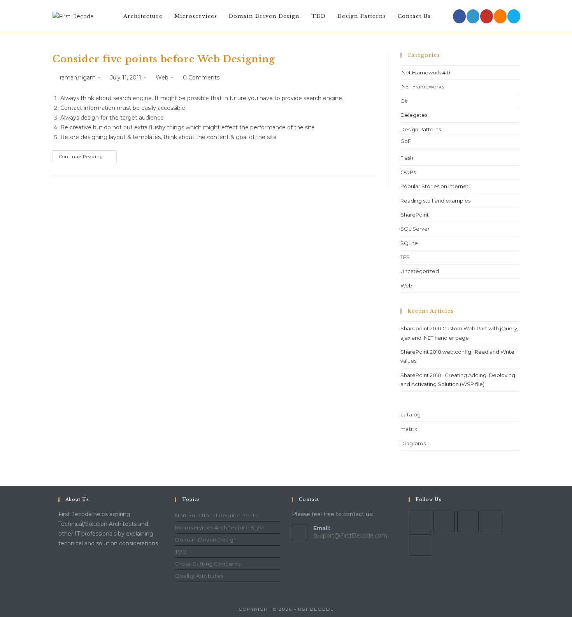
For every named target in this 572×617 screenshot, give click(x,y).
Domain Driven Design (206, 539)
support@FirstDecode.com (350, 535)
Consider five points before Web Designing (164, 59)
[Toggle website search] (444, 16)
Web (162, 77)
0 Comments (201, 77)
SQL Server (415, 229)
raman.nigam (78, 77)
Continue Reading (88, 154)
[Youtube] (486, 16)
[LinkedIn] (473, 16)
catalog (410, 414)
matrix (408, 429)
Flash (406, 158)
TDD (181, 551)
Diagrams (413, 443)
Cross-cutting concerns (207, 564)
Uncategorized (419, 271)
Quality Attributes (199, 576)
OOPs (408, 172)
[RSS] (500, 16)
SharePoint (414, 215)
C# (404, 101)
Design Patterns (420, 129)
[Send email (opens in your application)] (513, 16)
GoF (405, 141)
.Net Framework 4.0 (425, 72)
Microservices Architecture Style (220, 527)
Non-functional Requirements (216, 515)
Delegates (413, 115)
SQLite (409, 243)
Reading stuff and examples (435, 200)
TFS (405, 257)
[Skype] (468, 521)
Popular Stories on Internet (434, 186)
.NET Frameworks (422, 86)
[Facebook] (459, 16)
